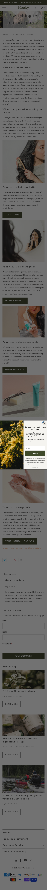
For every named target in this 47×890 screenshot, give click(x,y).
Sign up (35, 454)
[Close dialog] (44, 423)
